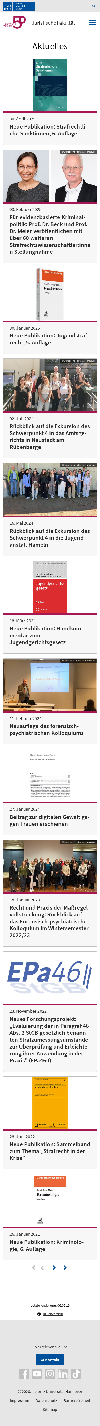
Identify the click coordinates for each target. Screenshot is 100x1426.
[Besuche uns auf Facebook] (23, 1373)
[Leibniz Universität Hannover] (19, 6)
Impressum (19, 1400)
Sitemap (50, 1409)
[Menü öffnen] (93, 23)
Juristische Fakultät (53, 23)
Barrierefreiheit (77, 1400)
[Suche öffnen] (94, 6)
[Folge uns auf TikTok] (76, 1373)
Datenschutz (46, 1400)
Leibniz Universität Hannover (57, 1391)
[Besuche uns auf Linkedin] (63, 1373)
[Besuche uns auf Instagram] (50, 1373)
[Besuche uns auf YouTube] (37, 1373)
